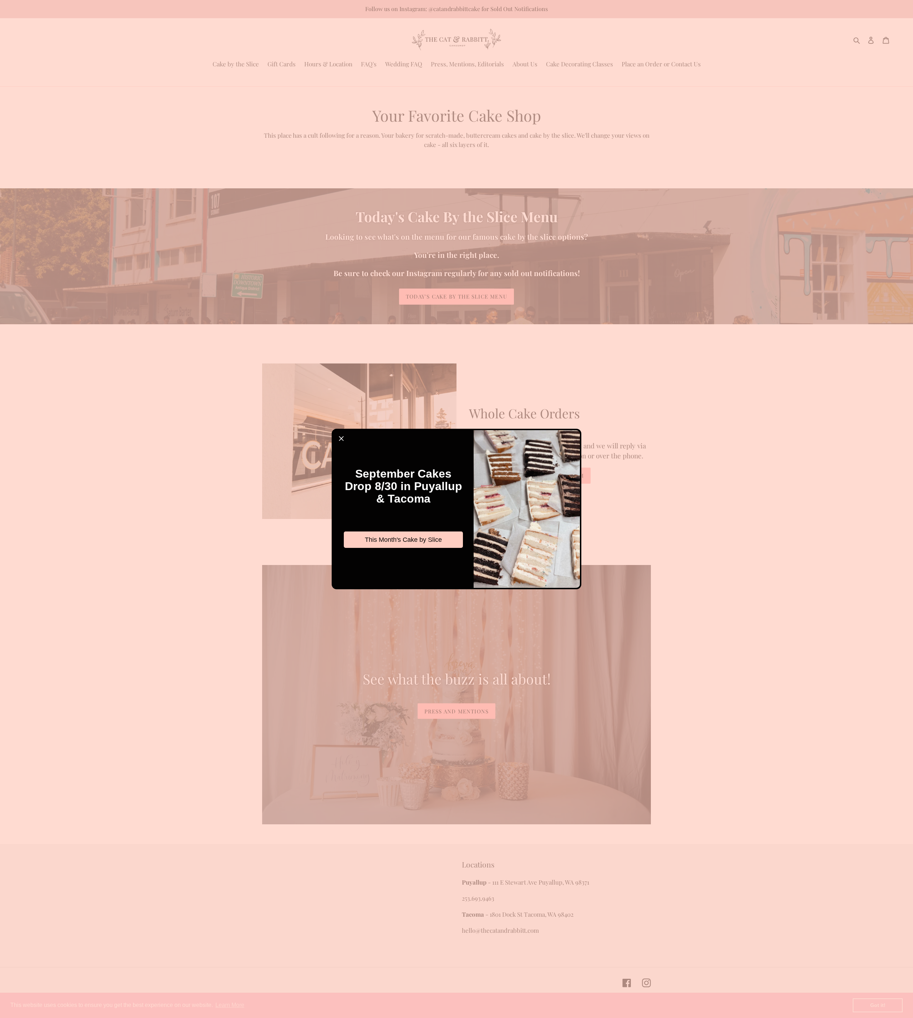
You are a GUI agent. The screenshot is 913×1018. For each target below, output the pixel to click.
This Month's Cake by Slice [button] (403, 539)
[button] (341, 438)
